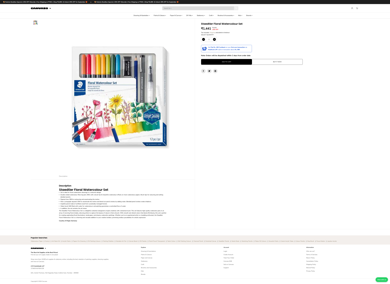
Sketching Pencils (247, 241)
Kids (239, 15)
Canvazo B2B (228, 261)
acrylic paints (66, 241)
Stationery (200, 15)
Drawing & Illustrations (148, 251)
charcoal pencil (198, 241)
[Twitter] (209, 71)
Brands (249, 15)
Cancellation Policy (312, 261)
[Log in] (352, 8)
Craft (211, 15)
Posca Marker (320, 241)
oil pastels (143, 241)
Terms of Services (311, 255)
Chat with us (381, 279)
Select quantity (207, 35)
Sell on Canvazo (229, 264)
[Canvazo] (41, 8)
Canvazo (44, 281)
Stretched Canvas (210, 241)
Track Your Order (229, 258)
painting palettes (108, 241)
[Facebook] (203, 71)
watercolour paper (37, 241)
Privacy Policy (310, 271)
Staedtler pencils (224, 241)
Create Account (228, 255)
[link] (71, 248)
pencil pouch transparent (157, 241)
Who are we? (310, 251)
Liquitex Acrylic (332, 241)
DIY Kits (189, 15)
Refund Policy (310, 268)
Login (225, 251)
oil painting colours (94, 241)
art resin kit (56, 241)
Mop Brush (310, 241)
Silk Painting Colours (184, 241)
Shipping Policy (311, 264)
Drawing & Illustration (141, 15)
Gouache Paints (274, 241)
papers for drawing (79, 241)
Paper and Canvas (146, 258)
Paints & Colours (159, 15)
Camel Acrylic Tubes (287, 241)
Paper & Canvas (175, 15)
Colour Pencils (300, 241)
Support (226, 268)
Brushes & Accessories (225, 15)
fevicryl (47, 241)
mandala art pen (121, 241)
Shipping (212, 33)
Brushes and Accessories (149, 268)
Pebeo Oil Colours (260, 241)
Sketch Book (235, 241)
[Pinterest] (215, 71)
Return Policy (310, 258)
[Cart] (357, 8)
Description (63, 176)
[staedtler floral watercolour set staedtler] (117, 95)
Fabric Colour (171, 241)
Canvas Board (133, 241)
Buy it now (277, 62)
